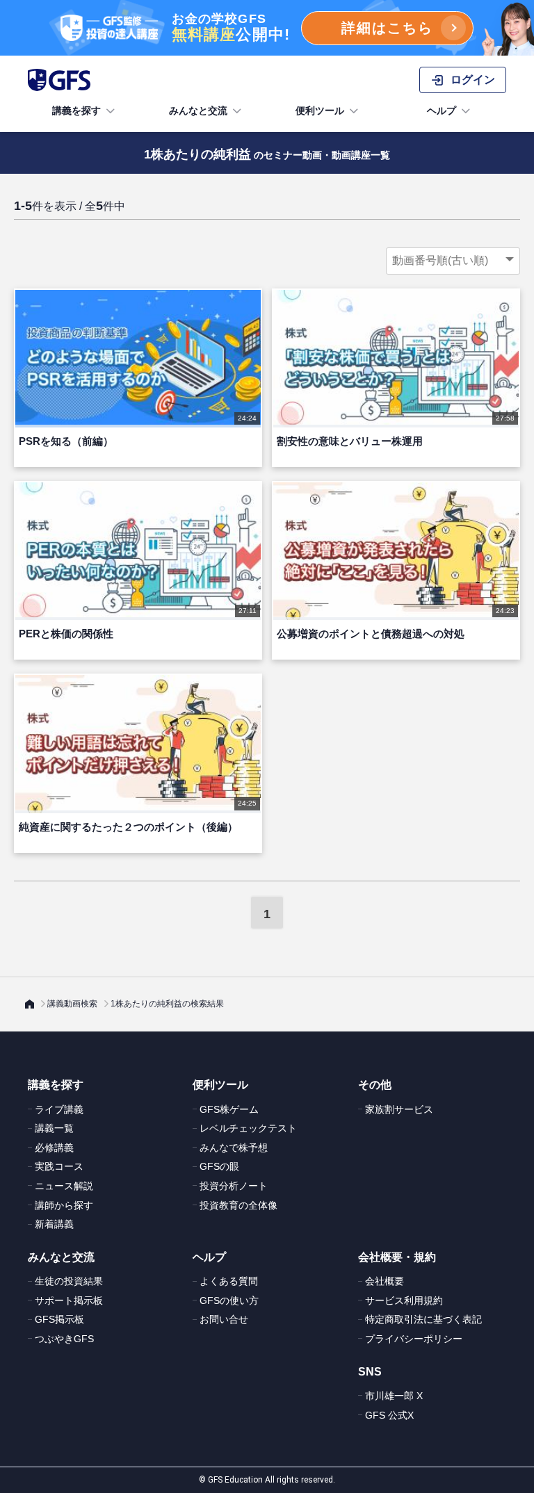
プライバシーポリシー (413, 1338)
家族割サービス (399, 1109)
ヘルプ (441, 110)
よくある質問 (229, 1281)
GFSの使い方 (229, 1300)
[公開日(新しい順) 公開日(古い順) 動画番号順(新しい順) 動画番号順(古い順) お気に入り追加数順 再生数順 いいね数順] (453, 260)
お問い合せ (224, 1319)
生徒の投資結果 (69, 1281)
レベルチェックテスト (248, 1128)
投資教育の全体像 (238, 1205)
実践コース (59, 1166)
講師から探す (64, 1205)
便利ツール (320, 110)
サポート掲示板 (69, 1300)
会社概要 (384, 1281)
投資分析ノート (234, 1185)
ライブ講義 (59, 1109)
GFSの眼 (219, 1166)
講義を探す (76, 110)
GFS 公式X (389, 1415)
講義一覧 (54, 1128)
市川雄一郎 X (394, 1395)
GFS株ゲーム (229, 1109)
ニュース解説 (64, 1185)
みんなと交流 (198, 110)
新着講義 (54, 1224)
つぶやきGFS (64, 1338)
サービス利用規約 (404, 1300)
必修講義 (54, 1147)
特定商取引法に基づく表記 (423, 1319)
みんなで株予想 (234, 1147)
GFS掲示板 (59, 1319)
